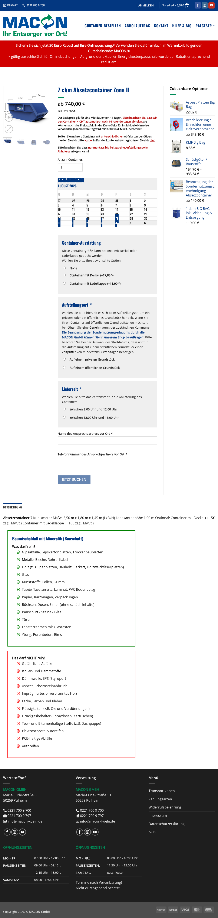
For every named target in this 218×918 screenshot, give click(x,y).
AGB (152, 832)
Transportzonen (162, 790)
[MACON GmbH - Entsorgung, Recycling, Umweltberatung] (35, 25)
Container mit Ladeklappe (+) (94, 283)
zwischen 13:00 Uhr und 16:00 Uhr (93, 418)
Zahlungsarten (160, 799)
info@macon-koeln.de (24, 821)
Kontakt (161, 25)
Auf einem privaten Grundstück (91, 359)
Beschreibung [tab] (12, 507)
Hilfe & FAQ (182, 25)
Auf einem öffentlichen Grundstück (94, 368)
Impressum (158, 815)
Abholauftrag (137, 25)
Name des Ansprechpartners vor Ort (85, 434)
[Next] (45, 110)
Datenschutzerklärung (167, 823)
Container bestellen (103, 25)
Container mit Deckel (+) (90, 275)
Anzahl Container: (70, 159)
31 (59, 222)
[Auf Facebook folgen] (198, 5)
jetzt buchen (74, 479)
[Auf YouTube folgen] (211, 5)
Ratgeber (203, 25)
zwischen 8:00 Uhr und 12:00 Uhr (92, 409)
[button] (146, 5)
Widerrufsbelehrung (165, 807)
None (72, 268)
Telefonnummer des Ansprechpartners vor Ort (92, 454)
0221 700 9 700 (19, 810)
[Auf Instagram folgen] (205, 5)
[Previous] (9, 110)
